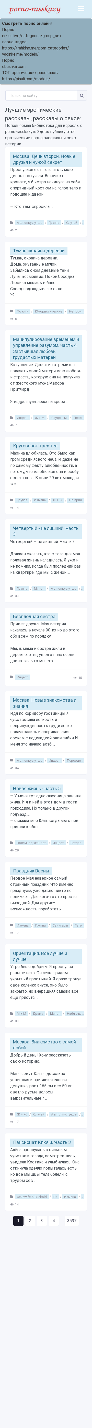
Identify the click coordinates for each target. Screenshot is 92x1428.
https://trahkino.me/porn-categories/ (35, 48)
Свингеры (60, 925)
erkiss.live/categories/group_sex (31, 35)
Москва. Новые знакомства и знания (44, 703)
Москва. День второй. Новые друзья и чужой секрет (44, 159)
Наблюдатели (78, 1013)
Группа (54, 223)
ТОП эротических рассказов (30, 72)
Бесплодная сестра (34, 616)
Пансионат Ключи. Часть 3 (42, 1142)
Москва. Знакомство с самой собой (44, 1044)
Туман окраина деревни (39, 250)
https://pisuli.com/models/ (26, 78)
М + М (21, 1013)
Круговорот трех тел (35, 445)
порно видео (14, 41)
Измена (40, 500)
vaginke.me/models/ (20, 54)
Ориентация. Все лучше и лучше (40, 956)
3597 (71, 1220)
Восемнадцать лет (31, 843)
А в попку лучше (29, 223)
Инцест (22, 418)
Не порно (76, 311)
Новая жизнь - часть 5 (37, 788)
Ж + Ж (39, 418)
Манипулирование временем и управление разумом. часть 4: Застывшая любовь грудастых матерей (46, 348)
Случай (71, 223)
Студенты (59, 418)
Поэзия (22, 311)
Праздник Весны (31, 870)
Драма (38, 1013)
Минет (39, 588)
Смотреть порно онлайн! (27, 23)
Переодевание (78, 760)
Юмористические (48, 311)
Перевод (81, 418)
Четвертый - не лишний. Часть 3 (45, 531)
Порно (8, 29)
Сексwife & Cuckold (32, 1197)
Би (55, 1197)
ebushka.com (14, 66)
